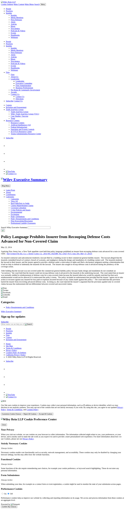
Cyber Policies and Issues (20, 210)
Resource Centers (12, 121)
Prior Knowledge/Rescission (22, 221)
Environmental (16, 212)
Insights (9, 13)
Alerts (13, 22)
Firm (8, 72)
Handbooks (15, 35)
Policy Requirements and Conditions (25, 219)
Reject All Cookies (30, 414)
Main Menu (29, 4)
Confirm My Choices (9, 507)
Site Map (9, 346)
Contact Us (15, 94)
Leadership (15, 79)
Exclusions (15, 214)
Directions (20, 99)
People (8, 9)
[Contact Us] (11, 174)
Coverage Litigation (18, 208)
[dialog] (62, 409)
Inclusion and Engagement (16, 107)
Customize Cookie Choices (11, 414)
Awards (14, 92)
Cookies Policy (32, 410)
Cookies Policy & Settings (16, 353)
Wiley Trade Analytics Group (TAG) (25, 114)
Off (11, 494)
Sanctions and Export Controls (22, 129)
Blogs (13, 26)
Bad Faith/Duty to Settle (20, 203)
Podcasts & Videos (18, 31)
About (8, 192)
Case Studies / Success (19, 116)
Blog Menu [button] (6, 186)
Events (13, 33)
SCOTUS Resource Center (21, 132)
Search (37, 4)
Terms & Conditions (13, 348)
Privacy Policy (11, 350)
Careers (9, 105)
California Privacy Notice (16, 355)
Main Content (19, 4)
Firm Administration (23, 86)
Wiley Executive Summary (11, 311)
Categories (10, 197)
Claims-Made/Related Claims (22, 206)
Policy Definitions (18, 217)
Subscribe (9, 101)
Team (13, 118)
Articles (14, 24)
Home (8, 344)
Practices (9, 11)
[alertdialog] (62, 463)
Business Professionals (24, 88)
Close (4, 425)
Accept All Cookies (45, 414)
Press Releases (16, 20)
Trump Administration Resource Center (26, 134)
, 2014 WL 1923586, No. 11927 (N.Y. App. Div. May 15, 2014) (49, 254)
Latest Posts (10, 190)
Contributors (11, 195)
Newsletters (15, 29)
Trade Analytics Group (14, 110)
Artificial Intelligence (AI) (21, 125)
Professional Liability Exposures (23, 223)
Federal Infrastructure (19, 127)
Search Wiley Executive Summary (14, 227)
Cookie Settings (7, 4)
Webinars (14, 37)
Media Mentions (17, 18)
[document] (62, 463)
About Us (14, 77)
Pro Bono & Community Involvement (25, 90)
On (5, 494)
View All (14, 201)
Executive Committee (24, 83)
